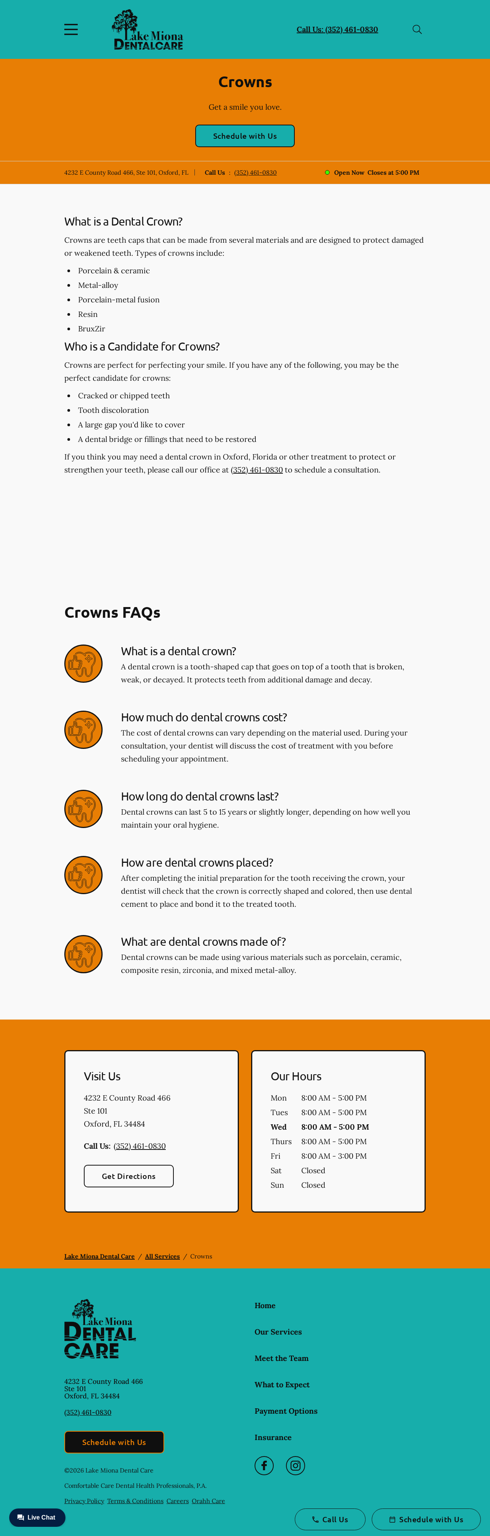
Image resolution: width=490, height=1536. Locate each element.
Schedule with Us (245, 136)
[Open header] (72, 29)
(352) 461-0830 (255, 172)
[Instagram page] (295, 1465)
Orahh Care (208, 1501)
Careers (178, 1501)
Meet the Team (282, 1358)
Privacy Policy (84, 1501)
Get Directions (129, 1176)
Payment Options (286, 1411)
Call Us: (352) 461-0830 (337, 29)
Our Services (278, 1331)
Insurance (273, 1437)
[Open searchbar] (417, 29)
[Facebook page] (264, 1465)
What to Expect (282, 1384)
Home (265, 1305)
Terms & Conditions (135, 1501)
